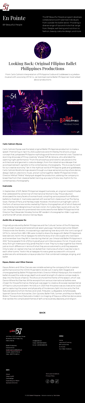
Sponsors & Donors (11, 383)
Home (61, 340)
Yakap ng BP (10, 376)
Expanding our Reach (12, 380)
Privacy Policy (50, 376)
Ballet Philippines (35, 395)
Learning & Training (65, 342)
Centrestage (9, 378)
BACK (42, 313)
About (8, 374)
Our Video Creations (65, 349)
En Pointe (62, 347)
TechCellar (57, 395)
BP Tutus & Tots (64, 344)
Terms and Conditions (52, 374)
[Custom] (57, 381)
